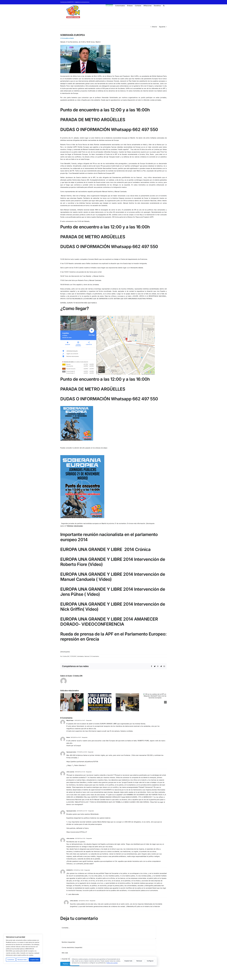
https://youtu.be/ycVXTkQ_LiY (76, 832)
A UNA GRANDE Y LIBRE (98, 549)
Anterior (154, 27)
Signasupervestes (71, 752)
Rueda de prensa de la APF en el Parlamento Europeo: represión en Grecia (113, 636)
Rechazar (139, 961)
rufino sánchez (70, 838)
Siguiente (162, 27)
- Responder (88, 720)
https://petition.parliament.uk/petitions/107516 (82, 761)
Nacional (87, 656)
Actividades (80, 656)
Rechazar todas (22, 959)
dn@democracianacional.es (82, 2)
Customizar (10, 959)
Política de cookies (112, 963)
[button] (163, 5)
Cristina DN (66, 656)
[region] (23, 948)
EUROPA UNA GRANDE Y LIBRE (91, 559)
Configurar (150, 961)
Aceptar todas (34, 959)
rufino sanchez (70, 771)
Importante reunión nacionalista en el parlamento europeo (109, 537)
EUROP (67, 549)
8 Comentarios (95, 656)
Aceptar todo (128, 961)
